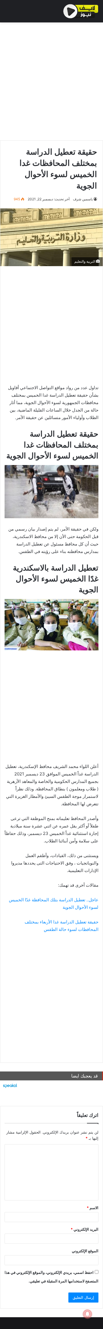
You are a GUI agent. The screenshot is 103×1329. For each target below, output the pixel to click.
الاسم (92, 1207)
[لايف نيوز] (81, 11)
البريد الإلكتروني (84, 1229)
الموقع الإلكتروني (85, 1251)
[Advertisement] (51, 80)
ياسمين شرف (83, 199)
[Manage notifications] (87, 1314)
